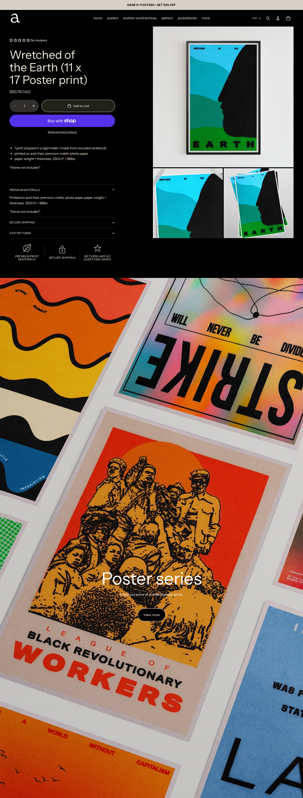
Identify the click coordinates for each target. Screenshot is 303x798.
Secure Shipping (22, 222)
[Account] (278, 18)
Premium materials (24, 190)
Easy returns (20, 233)
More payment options (62, 132)
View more (151, 615)
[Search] (268, 18)
